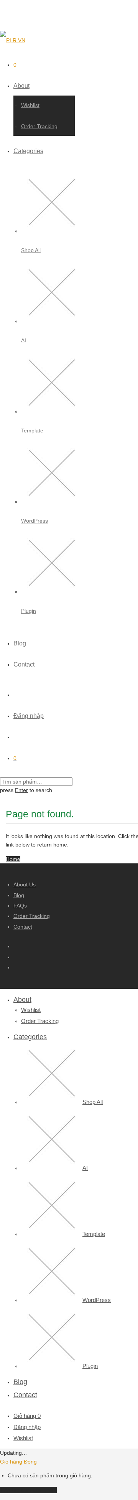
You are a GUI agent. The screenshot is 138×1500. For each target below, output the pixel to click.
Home (13, 859)
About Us (24, 884)
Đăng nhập (28, 716)
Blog (19, 643)
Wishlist (30, 105)
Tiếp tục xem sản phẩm (28, 1490)
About (21, 86)
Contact (23, 664)
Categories (28, 151)
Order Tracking (39, 126)
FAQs (20, 906)
